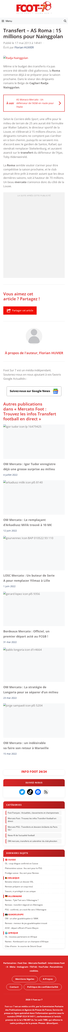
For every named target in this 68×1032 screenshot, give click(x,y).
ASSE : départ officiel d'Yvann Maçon (21, 928)
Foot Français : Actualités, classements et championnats (33, 812)
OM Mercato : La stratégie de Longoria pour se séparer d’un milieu (30, 689)
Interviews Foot (56, 963)
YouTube (43, 966)
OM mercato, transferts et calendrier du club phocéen (32, 841)
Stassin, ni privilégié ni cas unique (20, 891)
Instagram (22, 966)
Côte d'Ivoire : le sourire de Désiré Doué (23, 946)
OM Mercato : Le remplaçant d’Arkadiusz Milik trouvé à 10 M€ (27, 522)
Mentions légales (24, 979)
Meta (12, 966)
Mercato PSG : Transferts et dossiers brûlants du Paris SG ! (32, 828)
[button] (65, 21)
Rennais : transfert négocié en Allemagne (24, 905)
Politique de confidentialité (42, 986)
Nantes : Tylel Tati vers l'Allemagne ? (21, 900)
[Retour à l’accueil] (34, 7)
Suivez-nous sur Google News (30, 391)
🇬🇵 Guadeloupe (14, 914)
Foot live (22, 963)
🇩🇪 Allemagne (13, 896)
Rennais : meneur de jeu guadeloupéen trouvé (26, 923)
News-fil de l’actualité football (21, 835)
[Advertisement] (34, 236)
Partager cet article (22, 310)
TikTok (33, 966)
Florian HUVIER (51, 353)
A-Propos (48, 979)
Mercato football (37, 963)
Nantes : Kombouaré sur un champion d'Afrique (27, 941)
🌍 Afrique (11, 932)
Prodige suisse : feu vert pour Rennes (22, 873)
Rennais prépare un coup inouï (19, 886)
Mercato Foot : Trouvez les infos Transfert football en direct (32, 820)
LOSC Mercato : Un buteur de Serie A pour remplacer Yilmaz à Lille (29, 578)
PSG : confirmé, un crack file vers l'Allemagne (25, 910)
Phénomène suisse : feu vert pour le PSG (23, 868)
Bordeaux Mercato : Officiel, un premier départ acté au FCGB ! (26, 633)
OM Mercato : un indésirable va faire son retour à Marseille (26, 745)
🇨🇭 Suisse (10, 859)
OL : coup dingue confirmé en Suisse (21, 863)
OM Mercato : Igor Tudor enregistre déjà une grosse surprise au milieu (29, 466)
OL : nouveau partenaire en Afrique (21, 937)
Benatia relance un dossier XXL (19, 882)
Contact (14, 986)
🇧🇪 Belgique (12, 877)
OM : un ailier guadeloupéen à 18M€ (21, 918)
